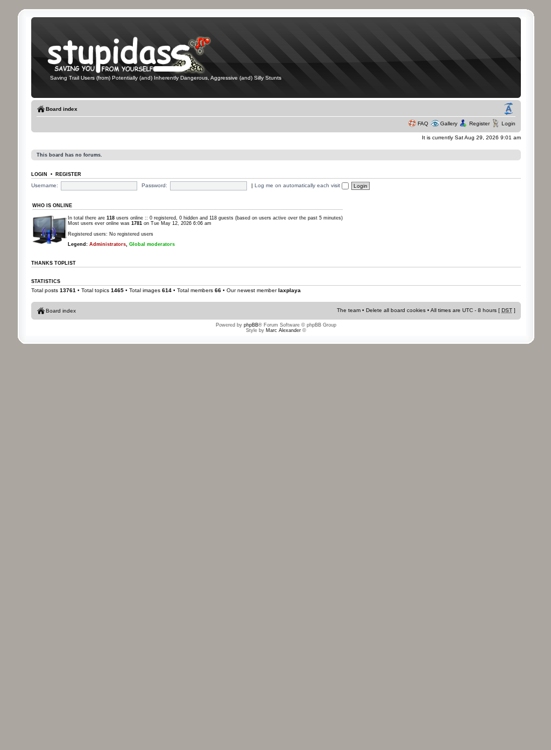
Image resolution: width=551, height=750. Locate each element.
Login (508, 123)
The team (349, 310)
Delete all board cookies (396, 310)
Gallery (448, 123)
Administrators (107, 244)
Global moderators (152, 244)
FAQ (423, 123)
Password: (154, 185)
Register (479, 123)
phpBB (251, 325)
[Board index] (136, 72)
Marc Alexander (283, 330)
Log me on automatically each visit (298, 185)
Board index (61, 109)
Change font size (508, 109)
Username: (44, 185)
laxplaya (289, 290)
